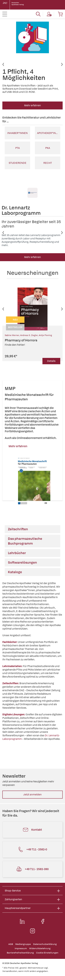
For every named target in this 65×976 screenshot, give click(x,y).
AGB (10, 944)
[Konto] (49, 14)
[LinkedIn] (22, 921)
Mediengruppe (23, 944)
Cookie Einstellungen (47, 952)
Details (51, 361)
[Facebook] (42, 921)
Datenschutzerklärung (45, 944)
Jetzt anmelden (32, 794)
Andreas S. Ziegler (29, 335)
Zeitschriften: (10, 683)
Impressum (21, 948)
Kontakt (36, 829)
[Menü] (4, 14)
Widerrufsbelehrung (39, 948)
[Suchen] (38, 14)
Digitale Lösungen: (13, 714)
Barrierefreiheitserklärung (20, 952)
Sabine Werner (12, 335)
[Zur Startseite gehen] (16, 5)
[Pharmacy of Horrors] (32, 309)
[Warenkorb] (60, 14)
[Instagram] (32, 931)
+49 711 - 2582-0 (36, 849)
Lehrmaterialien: (12, 666)
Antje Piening (45, 335)
